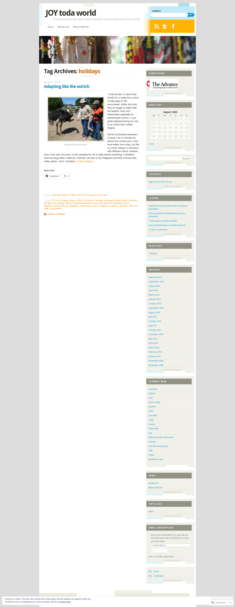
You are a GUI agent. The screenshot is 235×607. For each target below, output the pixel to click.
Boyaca (72, 200)
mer (150, 433)
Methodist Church (121, 203)
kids (100, 203)
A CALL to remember (158, 229)
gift (45, 203)
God (54, 203)
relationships (86, 206)
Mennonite (108, 203)
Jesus (95, 203)
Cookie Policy (65, 602)
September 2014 (156, 281)
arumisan (153, 389)
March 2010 (154, 347)
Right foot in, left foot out (160, 182)
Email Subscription (161, 527)
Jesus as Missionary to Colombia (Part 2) (167, 225)
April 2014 (153, 290)
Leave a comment (56, 214)
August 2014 (154, 286)
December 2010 (156, 334)
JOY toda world (71, 13)
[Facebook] (173, 26)
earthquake (109, 200)
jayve (151, 411)
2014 (58, 200)
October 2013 (155, 303)
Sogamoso (105, 206)
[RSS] (156, 26)
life (84, 195)
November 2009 (156, 365)
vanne (151, 455)
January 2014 (155, 299)
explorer (65, 195)
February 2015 (155, 277)
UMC (131, 206)
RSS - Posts (154, 571)
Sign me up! (159, 551)
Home (51, 27)
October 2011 (155, 330)
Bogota (65, 200)
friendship (132, 200)
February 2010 (155, 352)
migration (48, 206)
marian (152, 424)
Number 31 (63, 27)
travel (99, 195)
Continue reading (85, 161)
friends (73, 195)
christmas (89, 200)
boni (151, 398)
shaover (152, 442)
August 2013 (154, 312)
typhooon (123, 206)
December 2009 (156, 361)
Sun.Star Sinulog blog (158, 446)
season (96, 206)
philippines (74, 206)
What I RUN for (81, 27)
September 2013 (156, 308)
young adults (55, 209)
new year (65, 206)
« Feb (151, 144)
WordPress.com (156, 459)
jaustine (152, 406)
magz (151, 420)
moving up (91, 195)
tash (151, 450)
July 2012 (153, 325)
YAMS (46, 209)
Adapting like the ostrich (66, 86)
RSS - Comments (156, 576)
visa (136, 206)
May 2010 (153, 339)
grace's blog (154, 402)
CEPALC (80, 200)
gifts (50, 203)
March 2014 (154, 295)
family (117, 200)
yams (105, 195)
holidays (61, 203)
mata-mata (154, 428)
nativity (57, 206)
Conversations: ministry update (163, 221)
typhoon (114, 206)
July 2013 (153, 317)
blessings (57, 195)
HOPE (79, 195)
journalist (153, 415)
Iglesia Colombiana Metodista (79, 203)
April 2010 (153, 343)
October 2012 (155, 321)
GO (191, 14)
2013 (53, 200)
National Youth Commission (161, 437)
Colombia (98, 200)
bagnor (152, 393)
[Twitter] (165, 26)
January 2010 (155, 356)
